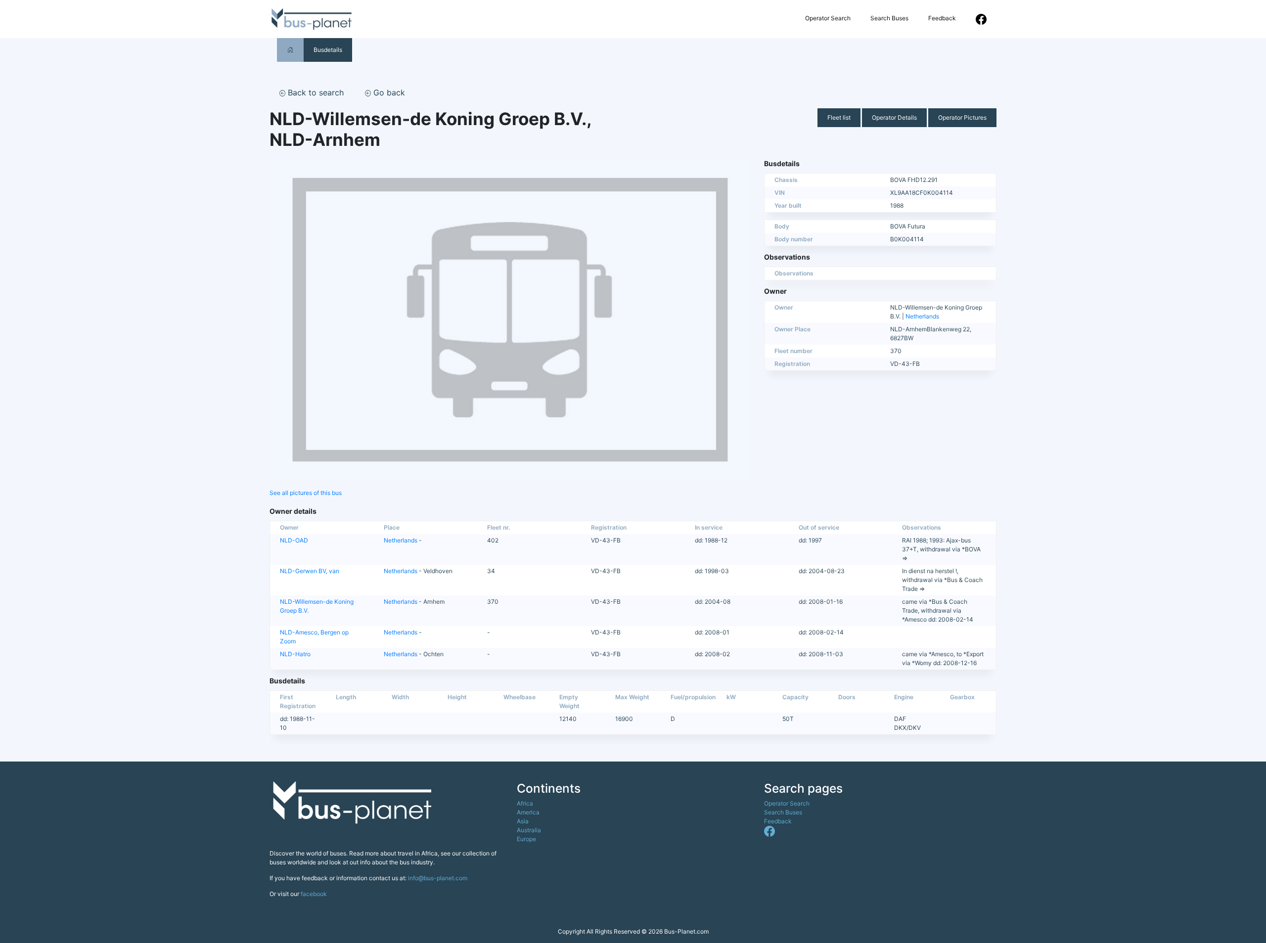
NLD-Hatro (295, 654)
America (528, 812)
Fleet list (839, 117)
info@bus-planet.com (437, 878)
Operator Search (828, 18)
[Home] (290, 49)
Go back (388, 92)
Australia (529, 830)
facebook (314, 894)
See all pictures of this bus (306, 492)
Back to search (314, 92)
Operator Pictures (962, 117)
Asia (523, 821)
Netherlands (922, 316)
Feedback (942, 18)
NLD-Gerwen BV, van (309, 571)
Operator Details (894, 117)
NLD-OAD (294, 540)
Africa (525, 803)
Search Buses (889, 18)
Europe (526, 839)
